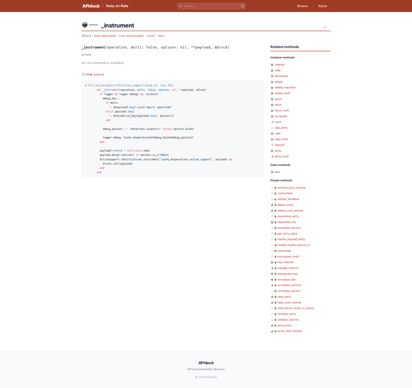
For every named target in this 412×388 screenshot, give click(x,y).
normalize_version (288, 291)
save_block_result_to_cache (295, 308)
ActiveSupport (135, 35)
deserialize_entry (288, 216)
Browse (302, 6)
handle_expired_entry (291, 239)
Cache (151, 35)
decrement (281, 76)
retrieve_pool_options (291, 187)
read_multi (281, 139)
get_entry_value (287, 233)
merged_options (287, 268)
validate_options (288, 319)
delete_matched (285, 87)
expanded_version (289, 227)
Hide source (95, 74)
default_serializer (288, 199)
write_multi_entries (289, 331)
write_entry (284, 325)
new (277, 172)
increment (281, 116)
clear (278, 70)
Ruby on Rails (117, 6)
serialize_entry (286, 313)
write (278, 150)
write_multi (282, 156)
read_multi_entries (289, 302)
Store (161, 35)
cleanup (280, 64)
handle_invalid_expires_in (293, 245)
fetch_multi (282, 110)
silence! (279, 145)
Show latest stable (105, 35)
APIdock (91, 6)
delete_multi (282, 93)
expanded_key (286, 222)
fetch (278, 104)
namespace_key (287, 273)
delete (279, 81)
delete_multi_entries (290, 210)
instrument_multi (288, 256)
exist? (278, 99)
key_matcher (285, 262)
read (277, 133)
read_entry (284, 296)
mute (278, 122)
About (322, 6)
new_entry (281, 127)
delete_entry (285, 204)
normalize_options (289, 285)
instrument (284, 250)
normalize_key (286, 279)
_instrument (284, 193)
